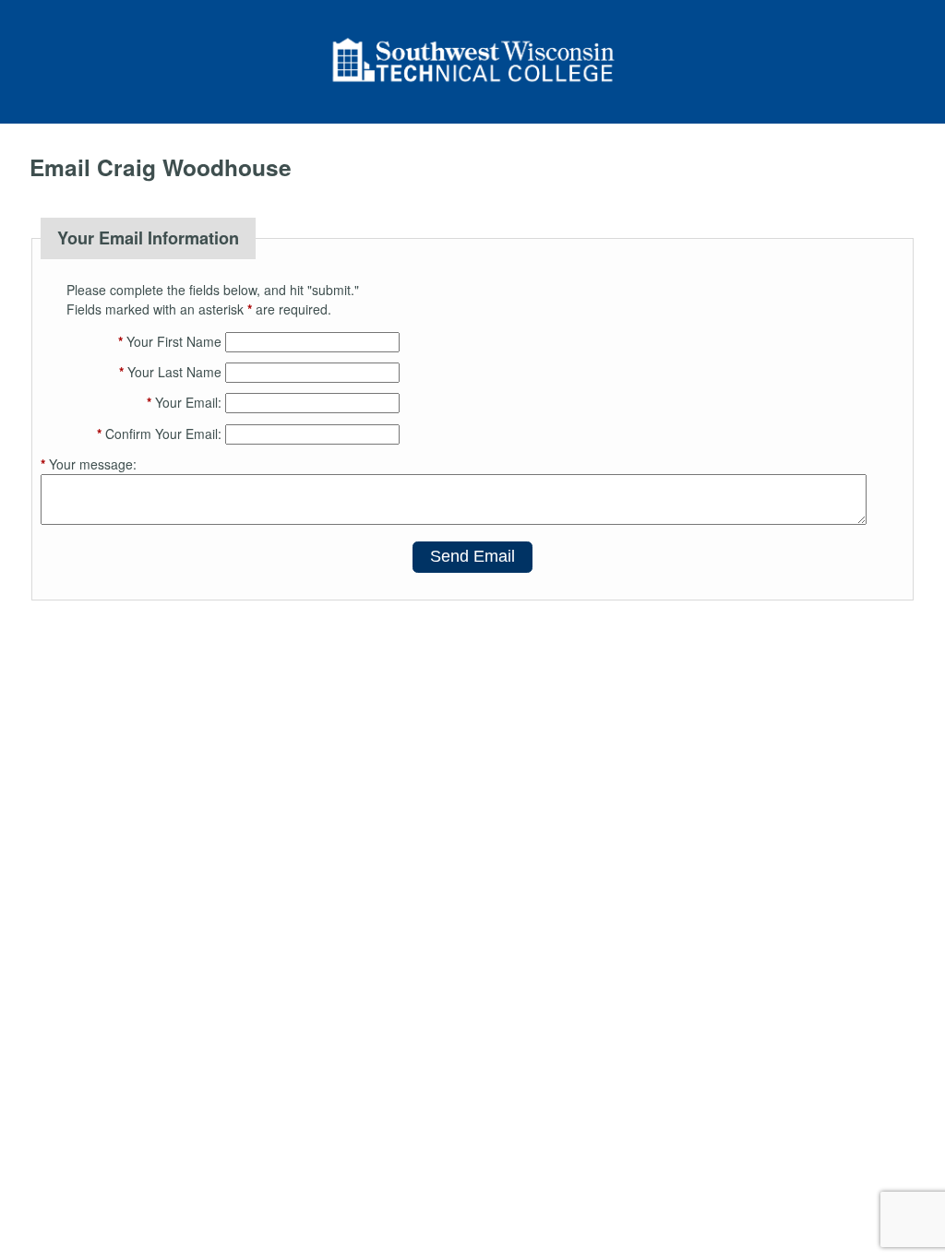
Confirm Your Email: (159, 433)
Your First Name (169, 341)
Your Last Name (170, 372)
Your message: (89, 464)
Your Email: (184, 402)
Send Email (472, 556)
